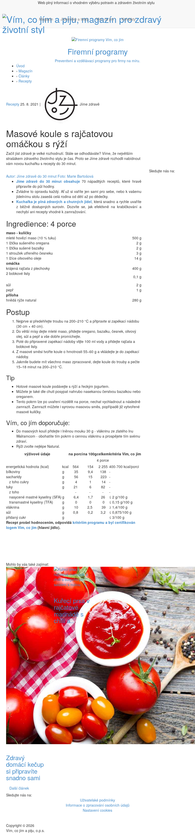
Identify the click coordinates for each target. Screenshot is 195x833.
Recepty (25, 81)
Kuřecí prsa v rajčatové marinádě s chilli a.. (72, 610)
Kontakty (129, 19)
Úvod (20, 65)
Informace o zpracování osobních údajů (97, 805)
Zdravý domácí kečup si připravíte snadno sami (25, 767)
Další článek (19, 788)
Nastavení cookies (97, 810)
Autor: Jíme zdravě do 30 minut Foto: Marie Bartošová (49, 176)
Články (24, 75)
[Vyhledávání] (143, 24)
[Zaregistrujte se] (143, 16)
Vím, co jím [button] (105, 19)
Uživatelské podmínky (97, 800)
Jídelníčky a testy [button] (74, 19)
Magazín (46, 19)
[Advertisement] (121, 643)
